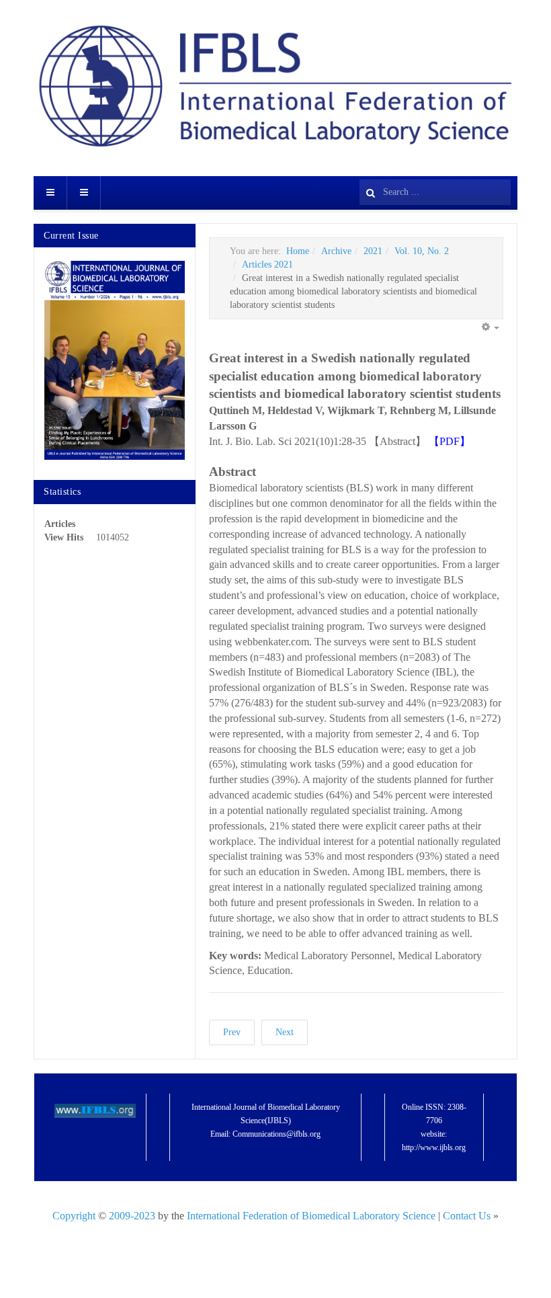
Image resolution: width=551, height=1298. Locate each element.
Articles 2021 (267, 264)
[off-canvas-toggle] (84, 193)
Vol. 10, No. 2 (421, 251)
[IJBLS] (275, 86)
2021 (373, 251)
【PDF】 (449, 441)
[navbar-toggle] (50, 193)
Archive (336, 251)
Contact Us (468, 1215)
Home (297, 251)
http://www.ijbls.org (434, 1147)
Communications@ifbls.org (276, 1134)
